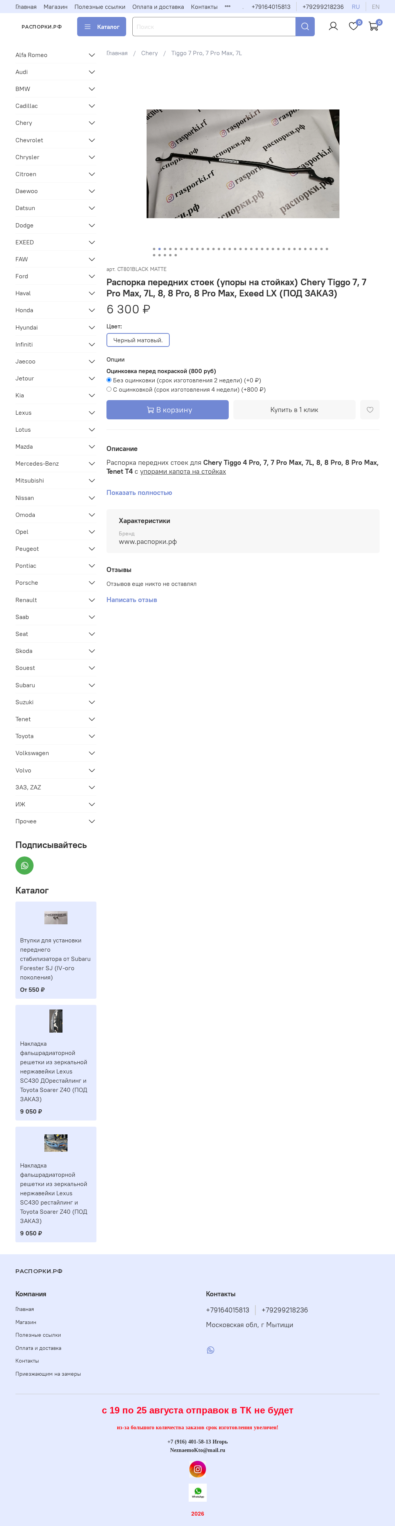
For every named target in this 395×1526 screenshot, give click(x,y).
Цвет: (114, 326)
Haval (23, 293)
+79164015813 (271, 6)
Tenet (23, 719)
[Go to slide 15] (229, 249)
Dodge (24, 225)
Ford (21, 276)
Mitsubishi (29, 480)
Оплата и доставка (158, 6)
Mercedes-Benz (37, 463)
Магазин (56, 6)
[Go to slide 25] (283, 249)
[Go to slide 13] (219, 249)
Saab (22, 617)
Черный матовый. (138, 340)
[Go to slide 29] (305, 249)
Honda (24, 310)
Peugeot (27, 548)
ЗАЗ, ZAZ (28, 787)
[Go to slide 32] (321, 249)
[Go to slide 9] (197, 249)
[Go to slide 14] (224, 249)
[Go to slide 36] (165, 255)
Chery (149, 53)
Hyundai (26, 327)
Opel (22, 531)
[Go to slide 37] (170, 255)
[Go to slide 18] (246, 249)
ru (356, 6)
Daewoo (26, 191)
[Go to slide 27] (294, 249)
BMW (22, 89)
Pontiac (25, 565)
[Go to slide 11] (208, 249)
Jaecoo (25, 361)
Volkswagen (32, 753)
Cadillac (26, 105)
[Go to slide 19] (251, 249)
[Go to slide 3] (165, 249)
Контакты (204, 6)
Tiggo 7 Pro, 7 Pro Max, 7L (206, 53)
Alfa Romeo (31, 55)
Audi (21, 72)
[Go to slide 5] (175, 249)
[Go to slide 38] (175, 255)
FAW (21, 259)
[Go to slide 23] (273, 249)
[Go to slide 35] (159, 255)
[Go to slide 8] (192, 249)
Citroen (25, 174)
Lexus (23, 412)
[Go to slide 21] (262, 249)
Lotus (23, 429)
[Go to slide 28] (300, 249)
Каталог (108, 26)
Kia (19, 395)
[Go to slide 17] (240, 249)
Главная (26, 6)
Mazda (24, 446)
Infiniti (24, 344)
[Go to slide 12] (213, 249)
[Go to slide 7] (186, 249)
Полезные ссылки (99, 6)
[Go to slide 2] (159, 249)
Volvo (23, 770)
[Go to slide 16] (235, 249)
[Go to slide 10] (202, 249)
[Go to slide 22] (267, 249)
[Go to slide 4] (170, 249)
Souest (25, 667)
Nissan (24, 497)
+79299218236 (323, 6)
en (376, 6)
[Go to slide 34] (154, 255)
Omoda (25, 514)
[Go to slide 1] (154, 249)
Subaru (25, 685)
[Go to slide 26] (289, 249)
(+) (187, 380)
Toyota (24, 736)
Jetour (24, 378)
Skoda (23, 650)
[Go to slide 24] (278, 249)
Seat (21, 634)
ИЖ (20, 804)
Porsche (26, 582)
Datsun (25, 208)
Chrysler (27, 157)
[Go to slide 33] (327, 249)
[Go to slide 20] (256, 249)
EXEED (24, 242)
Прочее (26, 821)
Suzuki (24, 702)
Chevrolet (29, 140)
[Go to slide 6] (181, 249)
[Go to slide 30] (310, 249)
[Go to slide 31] (316, 249)
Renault (26, 600)
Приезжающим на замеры (48, 1373)
